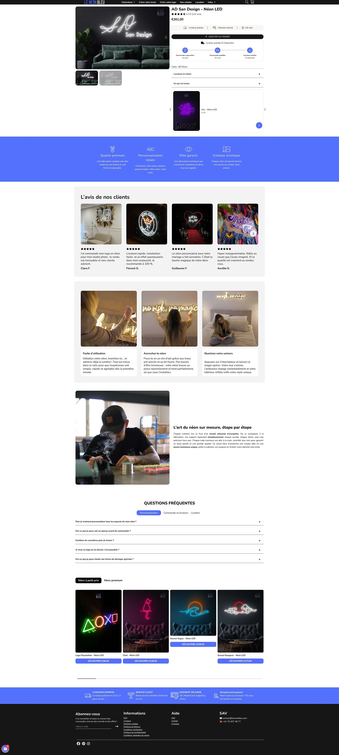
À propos (175, 724)
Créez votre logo (168, 2)
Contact (174, 721)
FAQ (125, 718)
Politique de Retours (132, 726)
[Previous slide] (85, 233)
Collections (127, 2)
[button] (166, 37)
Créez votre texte (147, 2)
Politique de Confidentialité (135, 732)
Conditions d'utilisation (133, 729)
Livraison (127, 721)
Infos (210, 2)
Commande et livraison (176, 512)
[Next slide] (253, 233)
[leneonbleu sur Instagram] (88, 744)
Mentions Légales (131, 724)
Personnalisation (149, 512)
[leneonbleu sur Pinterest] (84, 744)
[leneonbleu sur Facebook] (79, 744)
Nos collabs (186, 2)
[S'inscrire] (117, 726)
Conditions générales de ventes (136, 735)
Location (200, 2)
